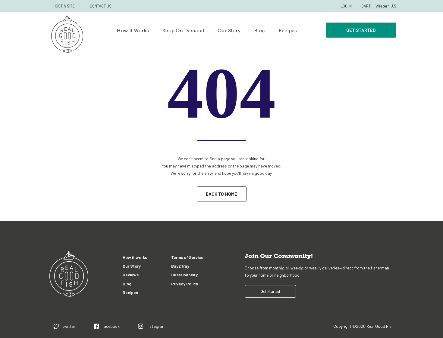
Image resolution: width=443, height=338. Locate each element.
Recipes (287, 30)
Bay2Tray (180, 266)
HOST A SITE (64, 6)
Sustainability (184, 274)
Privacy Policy (184, 283)
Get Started (361, 30)
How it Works (133, 30)
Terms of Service (187, 257)
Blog (259, 30)
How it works (135, 257)
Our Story (229, 30)
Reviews (131, 274)
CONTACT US (101, 6)
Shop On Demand (183, 30)
